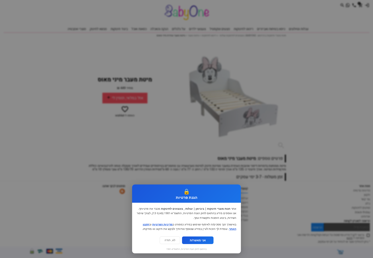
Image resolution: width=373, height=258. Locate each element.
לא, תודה (170, 240)
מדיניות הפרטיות (162, 224)
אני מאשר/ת (198, 240)
